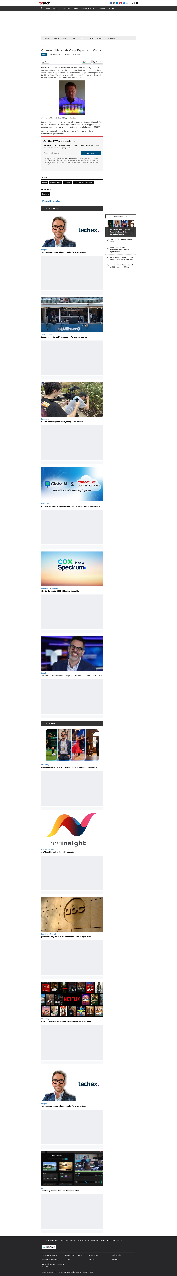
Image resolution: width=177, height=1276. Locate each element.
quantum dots (55, 182)
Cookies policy (116, 1255)
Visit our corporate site (114, 1240)
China (44, 182)
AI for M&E (111, 38)
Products (66, 8)
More (111, 8)
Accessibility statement (50, 1260)
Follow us (88, 62)
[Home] (41, 8)
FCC (82, 38)
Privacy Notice (52, 160)
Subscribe (101, 8)
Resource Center (87, 8)
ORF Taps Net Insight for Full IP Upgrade (122, 241)
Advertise (115, 1260)
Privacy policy (93, 1255)
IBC (74, 38)
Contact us (92, 1260)
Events (75, 8)
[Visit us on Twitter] (114, 3)
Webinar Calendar (96, 38)
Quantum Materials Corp (83, 182)
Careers (67, 1260)
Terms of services (69, 159)
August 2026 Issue (60, 38)
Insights (56, 8)
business (67, 182)
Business (44, 45)
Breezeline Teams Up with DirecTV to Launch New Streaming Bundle (120, 232)
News (48, 8)
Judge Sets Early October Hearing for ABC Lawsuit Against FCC (120, 249)
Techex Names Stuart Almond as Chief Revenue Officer (121, 266)
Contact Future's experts (73, 1255)
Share (46, 62)
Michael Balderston (56, 54)
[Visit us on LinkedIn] (117, 3)
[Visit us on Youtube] (120, 3)
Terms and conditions (49, 1255)
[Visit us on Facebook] (110, 3)
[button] (134, 3)
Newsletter (99, 62)
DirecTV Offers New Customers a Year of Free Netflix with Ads (122, 258)
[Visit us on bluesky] (124, 3)
